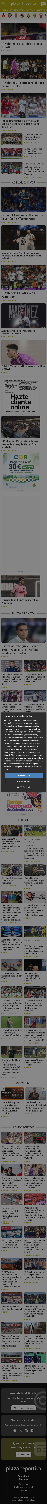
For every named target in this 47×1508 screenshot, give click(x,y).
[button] (23, 787)
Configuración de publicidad (31, 761)
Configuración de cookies (23, 767)
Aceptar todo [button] (24, 775)
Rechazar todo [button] (24, 781)
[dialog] (23, 752)
